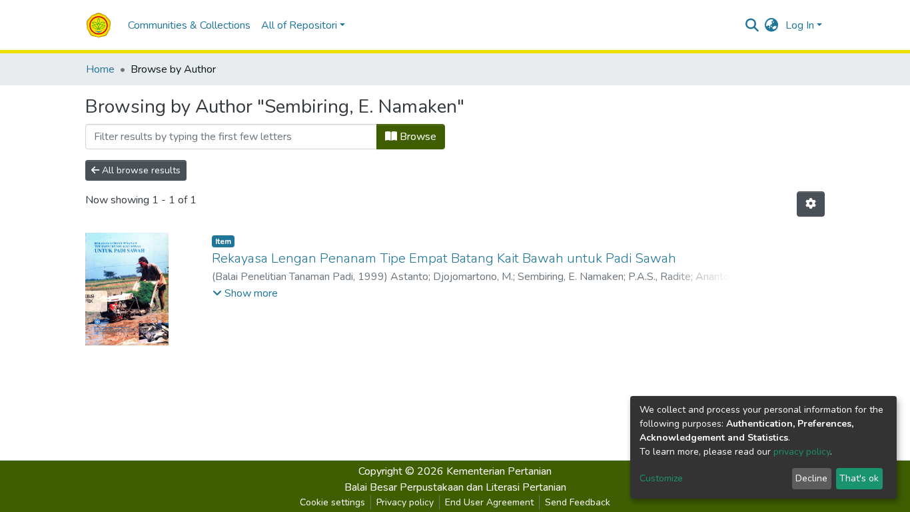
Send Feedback (577, 502)
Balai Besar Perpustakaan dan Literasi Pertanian (455, 487)
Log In (799, 25)
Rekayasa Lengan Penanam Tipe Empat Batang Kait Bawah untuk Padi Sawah (444, 258)
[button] (772, 25)
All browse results (140, 170)
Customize (661, 478)
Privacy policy (405, 502)
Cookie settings (332, 502)
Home (100, 69)
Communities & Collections (189, 25)
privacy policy (801, 451)
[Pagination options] (811, 204)
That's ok (859, 478)
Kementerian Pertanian (499, 471)
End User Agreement (489, 502)
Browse (416, 136)
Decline (811, 478)
